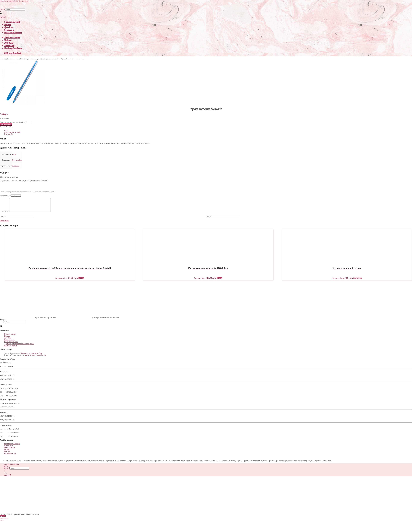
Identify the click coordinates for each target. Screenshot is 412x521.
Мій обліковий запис (12, 464)
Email (208, 217)
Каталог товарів (12, 21)
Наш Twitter (8, 446)
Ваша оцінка (5, 195)
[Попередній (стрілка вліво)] (1, 520)
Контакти (9, 30)
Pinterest (7, 449)
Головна (3, 59)
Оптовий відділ (10, 453)
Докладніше (357, 278)
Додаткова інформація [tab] (12, 132)
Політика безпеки (10, 346)
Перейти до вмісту (22, 1)
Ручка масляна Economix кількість (12, 122)
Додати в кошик (6, 124)
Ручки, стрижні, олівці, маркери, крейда (45, 59)
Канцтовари (24, 59)
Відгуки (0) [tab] (8, 134)
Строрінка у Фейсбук (12, 444)
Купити (3, 516)
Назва (3, 217)
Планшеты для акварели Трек (31, 353)
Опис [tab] (6, 130)
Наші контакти (9, 340)
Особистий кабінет (13, 32)
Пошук (2, 9)
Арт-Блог (8, 27)
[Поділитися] (5, 518)
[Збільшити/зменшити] (1, 518)
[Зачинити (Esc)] (7, 518)
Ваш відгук (5, 211)
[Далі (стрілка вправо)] (3, 520)
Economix (15, 166)
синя (14, 154)
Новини (7, 24)
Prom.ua (7, 451)
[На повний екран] (3, 518)
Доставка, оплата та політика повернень (19, 344)
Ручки (63, 59)
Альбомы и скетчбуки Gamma (35, 355)
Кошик (7, 475)
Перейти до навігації (7, 1)
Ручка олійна (17, 160)
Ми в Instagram (9, 447)
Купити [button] (81, 278)
